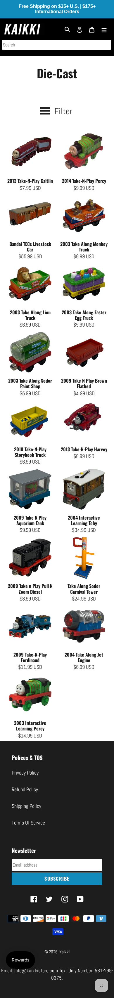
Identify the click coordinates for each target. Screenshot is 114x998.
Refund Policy (25, 789)
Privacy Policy (25, 772)
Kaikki (64, 951)
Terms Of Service (28, 822)
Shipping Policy (26, 806)
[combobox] (56, 45)
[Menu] (104, 29)
